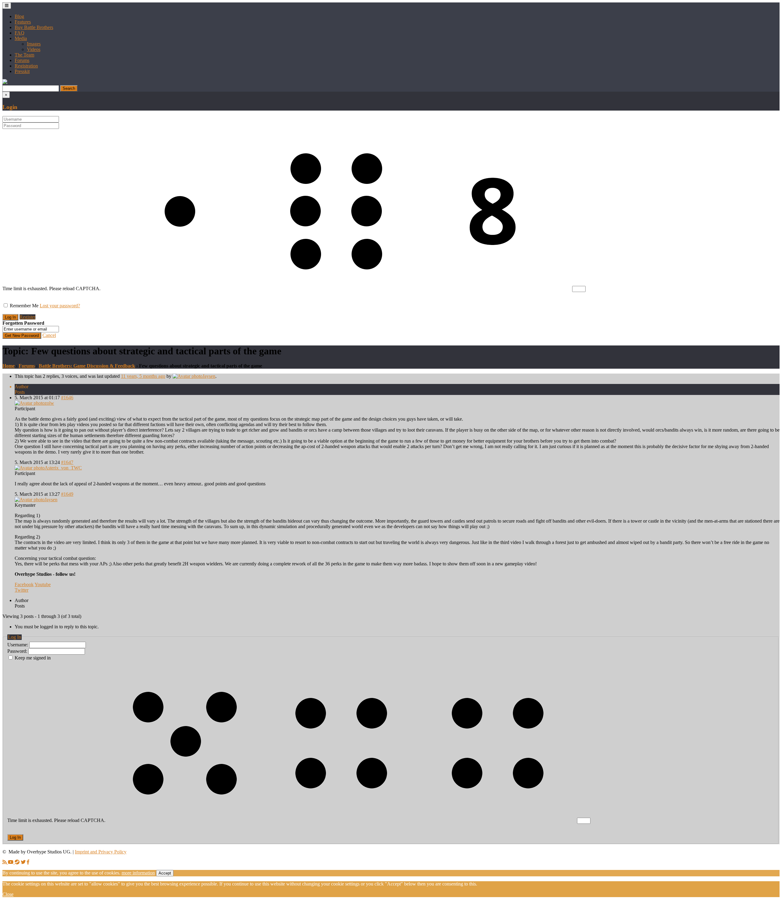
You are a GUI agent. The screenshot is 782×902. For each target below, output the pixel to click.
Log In (15, 837)
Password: (17, 651)
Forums (22, 60)
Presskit (22, 71)
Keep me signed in (33, 657)
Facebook (24, 584)
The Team (24, 54)
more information (138, 872)
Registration (26, 65)
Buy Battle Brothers (34, 27)
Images (34, 43)
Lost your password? (60, 305)
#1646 (67, 397)
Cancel (49, 335)
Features (23, 21)
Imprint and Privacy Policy (100, 851)
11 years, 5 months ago (143, 376)
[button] (4, 82)
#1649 (67, 494)
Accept (165, 873)
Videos (33, 49)
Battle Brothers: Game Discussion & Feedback (87, 365)
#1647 (67, 462)
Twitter (21, 590)
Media (21, 38)
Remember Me (24, 305)
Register (27, 317)
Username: (18, 644)
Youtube (43, 584)
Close (7, 894)
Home (8, 365)
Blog (19, 16)
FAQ (19, 32)
